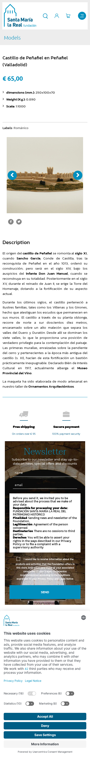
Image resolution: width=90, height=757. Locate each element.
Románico (21, 128)
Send (45, 592)
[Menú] (82, 16)
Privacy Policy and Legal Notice (55, 579)
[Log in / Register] (57, 16)
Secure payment (66, 426)
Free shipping (24, 426)
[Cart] (68, 16)
